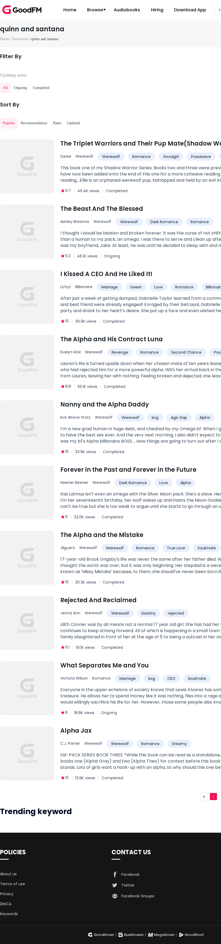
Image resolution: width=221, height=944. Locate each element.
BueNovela (133, 934)
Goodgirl (171, 156)
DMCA (5, 904)
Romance (141, 156)
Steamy (179, 743)
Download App (190, 10)
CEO (171, 678)
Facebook (130, 874)
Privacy (6, 894)
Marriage (109, 287)
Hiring (157, 10)
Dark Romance (164, 222)
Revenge (120, 352)
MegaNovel (164, 934)
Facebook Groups (137, 896)
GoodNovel (104, 934)
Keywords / (21, 39)
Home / (6, 39)
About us (8, 874)
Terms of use (12, 884)
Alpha (204, 417)
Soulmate (207, 548)
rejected (176, 613)
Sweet (136, 287)
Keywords (9, 914)
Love (158, 287)
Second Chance (186, 352)
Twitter (127, 885)
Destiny (148, 613)
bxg (155, 417)
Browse (95, 10)
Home (69, 10)
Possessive (201, 156)
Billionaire (83, 287)
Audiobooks (127, 10)
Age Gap (179, 417)
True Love (176, 548)
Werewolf (84, 156)
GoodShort (194, 934)
